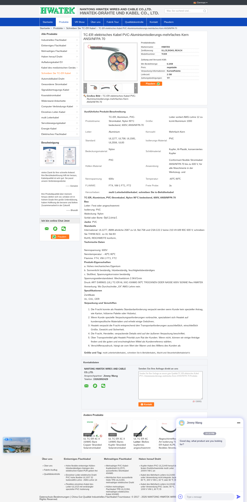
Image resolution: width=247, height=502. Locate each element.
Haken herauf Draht (51, 56)
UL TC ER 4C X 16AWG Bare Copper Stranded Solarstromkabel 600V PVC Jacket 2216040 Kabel (92, 446)
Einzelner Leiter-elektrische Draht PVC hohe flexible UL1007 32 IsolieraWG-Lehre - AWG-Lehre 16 (81, 477)
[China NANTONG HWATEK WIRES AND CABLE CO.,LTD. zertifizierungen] (50, 155)
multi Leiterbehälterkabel (114, 353)
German (201, 2)
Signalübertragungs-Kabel (55, 89)
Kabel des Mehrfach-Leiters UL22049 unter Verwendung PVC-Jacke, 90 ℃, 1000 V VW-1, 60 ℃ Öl (158, 486)
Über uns (95, 22)
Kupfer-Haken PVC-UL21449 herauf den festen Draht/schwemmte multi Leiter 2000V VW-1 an (159, 468)
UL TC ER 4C (141, 438)
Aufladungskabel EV (52, 62)
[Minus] (239, 423)
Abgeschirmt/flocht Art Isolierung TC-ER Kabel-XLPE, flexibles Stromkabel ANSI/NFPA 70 (169, 444)
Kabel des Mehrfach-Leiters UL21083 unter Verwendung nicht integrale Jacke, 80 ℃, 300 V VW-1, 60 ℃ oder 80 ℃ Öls (159, 477)
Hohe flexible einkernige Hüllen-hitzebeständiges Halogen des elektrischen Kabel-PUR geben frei (82, 468)
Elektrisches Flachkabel (53, 134)
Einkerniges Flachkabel (53, 45)
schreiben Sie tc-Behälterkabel (141, 353)
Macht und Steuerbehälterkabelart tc (173, 353)
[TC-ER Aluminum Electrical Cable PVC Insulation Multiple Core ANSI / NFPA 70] (110, 62)
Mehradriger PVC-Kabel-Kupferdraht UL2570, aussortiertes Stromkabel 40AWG (117, 469)
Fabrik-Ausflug (50, 470)
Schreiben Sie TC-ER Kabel (81, 28)
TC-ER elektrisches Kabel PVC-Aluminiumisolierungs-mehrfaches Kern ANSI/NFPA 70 (111, 98)
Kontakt (154, 22)
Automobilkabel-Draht (52, 78)
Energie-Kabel (48, 128)
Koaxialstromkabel (51, 95)
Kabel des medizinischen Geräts (58, 67)
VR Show (80, 22)
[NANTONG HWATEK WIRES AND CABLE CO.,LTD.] (57, 11)
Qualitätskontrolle (134, 22)
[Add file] (180, 496)
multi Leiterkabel (50, 117)
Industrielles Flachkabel (53, 40)
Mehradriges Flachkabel (54, 51)
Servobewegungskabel (53, 123)
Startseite (48, 22)
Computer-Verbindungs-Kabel (57, 106)
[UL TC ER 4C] (144, 428)
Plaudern (169, 22)
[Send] (238, 496)
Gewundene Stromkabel (54, 84)
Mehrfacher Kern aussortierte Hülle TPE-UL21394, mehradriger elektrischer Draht (120, 480)
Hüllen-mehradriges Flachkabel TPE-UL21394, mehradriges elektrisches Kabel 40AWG (118, 490)
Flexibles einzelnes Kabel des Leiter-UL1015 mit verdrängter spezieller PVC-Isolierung (79, 486)
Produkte (64, 22)
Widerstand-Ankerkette (53, 101)
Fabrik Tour (113, 22)
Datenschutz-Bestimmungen (54, 496)
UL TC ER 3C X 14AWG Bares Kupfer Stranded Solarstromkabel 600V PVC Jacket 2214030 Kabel (117, 446)
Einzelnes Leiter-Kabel (53, 112)
